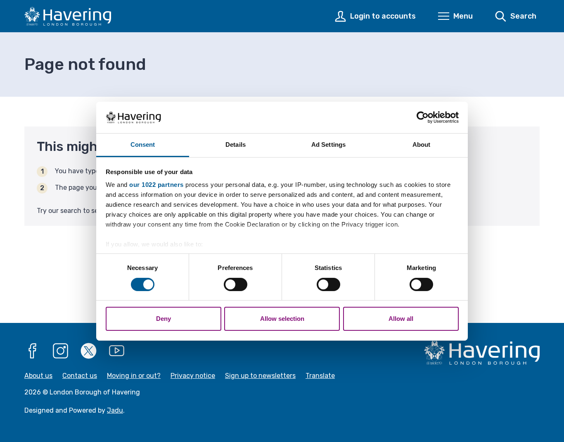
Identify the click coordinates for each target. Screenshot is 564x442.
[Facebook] (32, 351)
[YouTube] (116, 351)
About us (38, 376)
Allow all (401, 318)
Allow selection (282, 318)
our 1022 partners (156, 184)
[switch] (235, 284)
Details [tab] (235, 144)
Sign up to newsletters (260, 376)
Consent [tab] (142, 144)
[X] (88, 351)
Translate (320, 376)
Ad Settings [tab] (328, 144)
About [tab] (421, 144)
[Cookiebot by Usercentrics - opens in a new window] (422, 117)
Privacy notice (193, 376)
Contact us (79, 376)
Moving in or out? (134, 376)
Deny (163, 318)
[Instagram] (60, 351)
